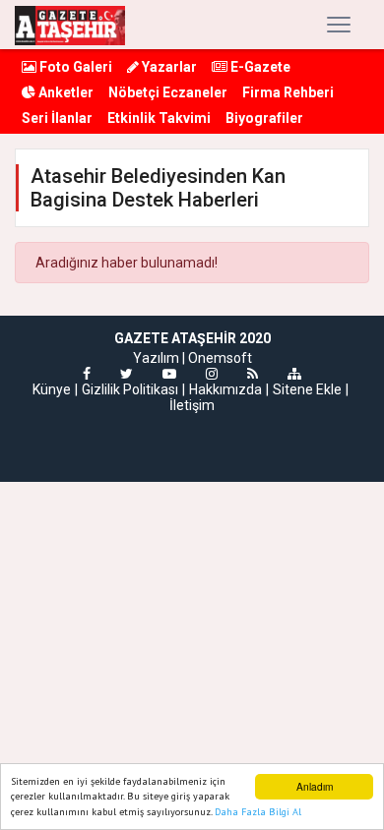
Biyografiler (264, 118)
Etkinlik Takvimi (159, 118)
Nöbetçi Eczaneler (167, 92)
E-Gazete (258, 67)
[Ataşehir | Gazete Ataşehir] (70, 24)
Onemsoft (220, 358)
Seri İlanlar (57, 118)
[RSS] (252, 374)
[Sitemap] (294, 374)
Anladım (314, 786)
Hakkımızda (225, 389)
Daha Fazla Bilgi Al (258, 811)
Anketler (64, 92)
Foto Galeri (74, 67)
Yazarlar (168, 67)
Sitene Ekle (307, 389)
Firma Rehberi (288, 92)
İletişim (192, 405)
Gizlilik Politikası (130, 389)
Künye (51, 389)
